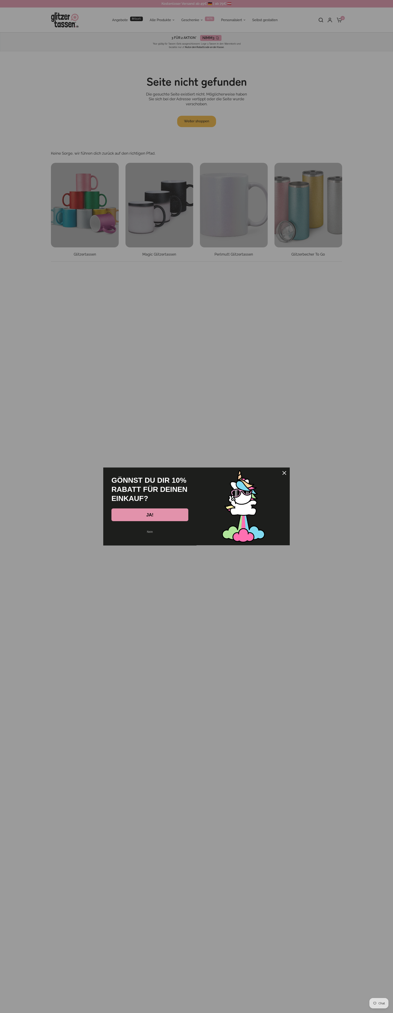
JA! (150, 514)
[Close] (284, 473)
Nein (150, 531)
